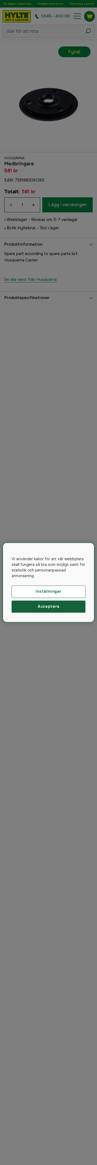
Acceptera (48, 606)
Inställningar (48, 591)
